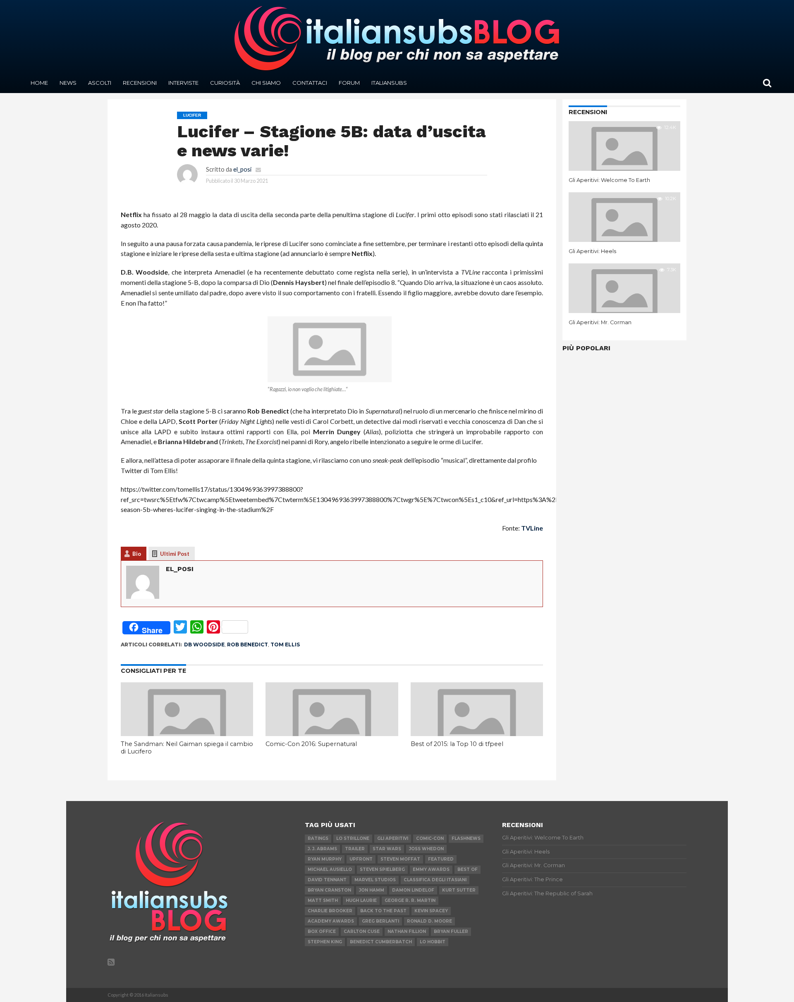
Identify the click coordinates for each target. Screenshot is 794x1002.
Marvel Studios (375, 879)
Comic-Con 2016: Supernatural (311, 744)
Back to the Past (383, 911)
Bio (136, 553)
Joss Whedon (426, 848)
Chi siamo (266, 82)
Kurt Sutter (459, 890)
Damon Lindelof (413, 890)
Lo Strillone (352, 838)
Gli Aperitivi (392, 838)
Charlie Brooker (330, 911)
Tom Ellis (285, 644)
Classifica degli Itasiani (435, 879)
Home (39, 82)
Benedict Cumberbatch (381, 942)
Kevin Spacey (431, 911)
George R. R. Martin (410, 900)
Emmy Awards (431, 869)
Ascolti (99, 82)
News (68, 82)
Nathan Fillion (406, 931)
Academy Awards (331, 921)
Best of (467, 869)
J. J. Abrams (322, 848)
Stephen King (325, 942)
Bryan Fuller (451, 931)
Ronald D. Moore (429, 921)
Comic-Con (430, 838)
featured (441, 859)
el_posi (242, 169)
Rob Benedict (247, 644)
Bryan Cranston (329, 890)
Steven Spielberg (382, 869)
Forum (349, 82)
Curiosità (225, 82)
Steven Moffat (400, 859)
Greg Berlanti (380, 921)
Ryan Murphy (325, 859)
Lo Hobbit (432, 942)
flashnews (466, 838)
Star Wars (387, 848)
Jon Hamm (371, 890)
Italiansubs (389, 82)
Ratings (318, 838)
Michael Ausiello (330, 869)
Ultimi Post (174, 553)
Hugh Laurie (361, 900)
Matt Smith (323, 900)
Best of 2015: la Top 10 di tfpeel (457, 744)
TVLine (532, 528)
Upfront (361, 859)
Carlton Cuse (362, 931)
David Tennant (327, 879)
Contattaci (309, 82)
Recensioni (140, 82)
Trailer (355, 848)
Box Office (322, 931)
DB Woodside (204, 644)
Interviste (183, 82)
